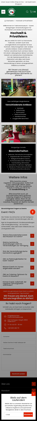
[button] (33, 212)
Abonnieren (28, 414)
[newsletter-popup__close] (34, 394)
